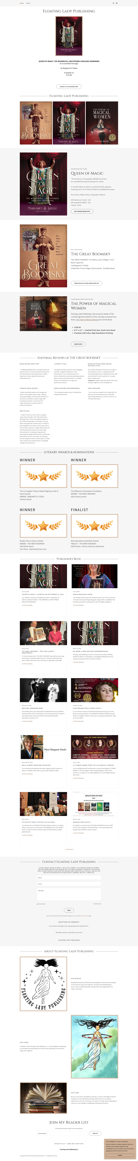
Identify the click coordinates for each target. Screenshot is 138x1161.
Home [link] (22, 3)
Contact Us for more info (69, 86)
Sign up (95, 1133)
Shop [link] (28, 3)
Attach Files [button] (41, 904)
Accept (120, 1155)
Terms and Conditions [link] (75, 1143)
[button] (69, 849)
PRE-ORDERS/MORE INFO (82, 211)
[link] (116, 3)
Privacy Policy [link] (74, 916)
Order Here (78, 344)
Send (69, 910)
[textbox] (69, 877)
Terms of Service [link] (84, 916)
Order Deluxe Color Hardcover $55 (86, 283)
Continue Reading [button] (27, 605)
